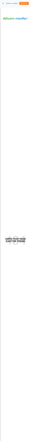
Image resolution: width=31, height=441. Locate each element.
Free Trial (24, 3)
